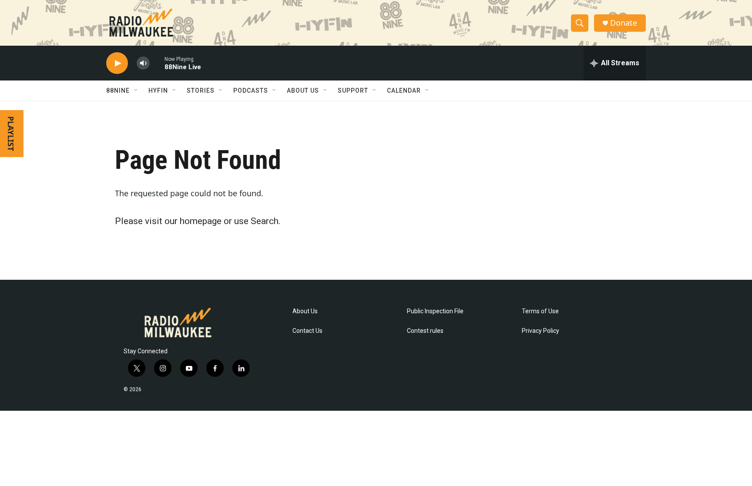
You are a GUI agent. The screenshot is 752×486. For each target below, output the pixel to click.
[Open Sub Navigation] (136, 90)
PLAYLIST (11, 133)
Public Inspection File (435, 311)
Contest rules (425, 331)
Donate (623, 22)
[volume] (143, 63)
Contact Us (307, 331)
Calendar (404, 90)
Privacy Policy (540, 331)
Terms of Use (540, 311)
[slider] (157, 62)
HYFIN (158, 90)
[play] (117, 63)
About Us (305, 311)
